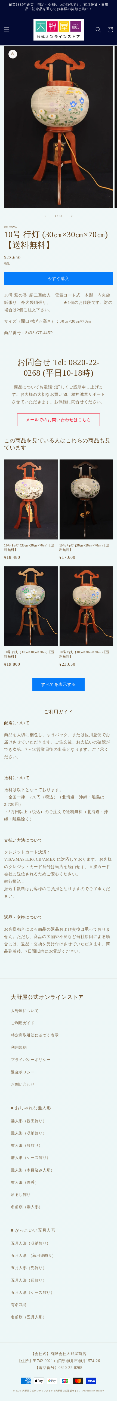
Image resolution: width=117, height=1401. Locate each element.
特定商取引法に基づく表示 (35, 1035)
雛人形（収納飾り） (29, 1133)
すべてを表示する (58, 684)
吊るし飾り (21, 1195)
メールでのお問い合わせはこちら (58, 420)
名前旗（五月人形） (29, 1317)
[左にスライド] (45, 216)
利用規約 (19, 1047)
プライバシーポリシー (31, 1060)
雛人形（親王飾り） (29, 1121)
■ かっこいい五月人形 (33, 1230)
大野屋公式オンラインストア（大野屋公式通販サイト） (52, 1391)
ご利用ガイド (23, 1023)
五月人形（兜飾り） (29, 1268)
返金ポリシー (23, 1072)
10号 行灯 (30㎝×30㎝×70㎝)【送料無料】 (29, 548)
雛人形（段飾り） (27, 1145)
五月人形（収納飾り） (31, 1243)
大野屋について (25, 1011)
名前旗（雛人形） (27, 1207)
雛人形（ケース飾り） (31, 1158)
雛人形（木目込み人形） (33, 1170)
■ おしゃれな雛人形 (31, 1108)
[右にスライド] (72, 216)
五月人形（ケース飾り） (33, 1293)
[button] (7, 30)
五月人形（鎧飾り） (29, 1280)
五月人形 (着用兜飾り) (32, 1256)
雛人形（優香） (25, 1182)
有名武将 (19, 1305)
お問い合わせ (23, 1084)
